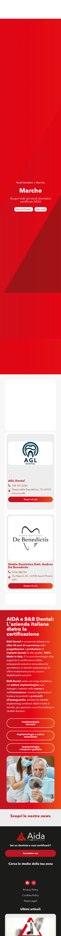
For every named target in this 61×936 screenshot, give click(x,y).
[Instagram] (33, 882)
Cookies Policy (30, 895)
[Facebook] (27, 882)
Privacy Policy (30, 889)
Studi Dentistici (24, 182)
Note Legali (30, 901)
